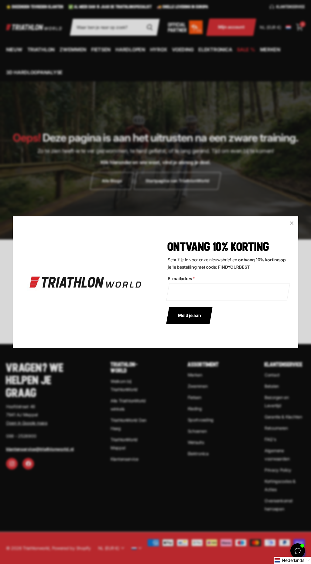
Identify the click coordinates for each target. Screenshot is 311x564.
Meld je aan (189, 315)
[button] (292, 560)
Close (291, 223)
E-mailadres (181, 278)
